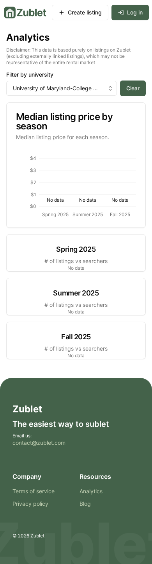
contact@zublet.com (38, 442)
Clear (133, 88)
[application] (76, 184)
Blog (85, 503)
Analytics (91, 491)
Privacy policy (30, 503)
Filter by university (29, 74)
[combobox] (61, 88)
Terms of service (33, 491)
